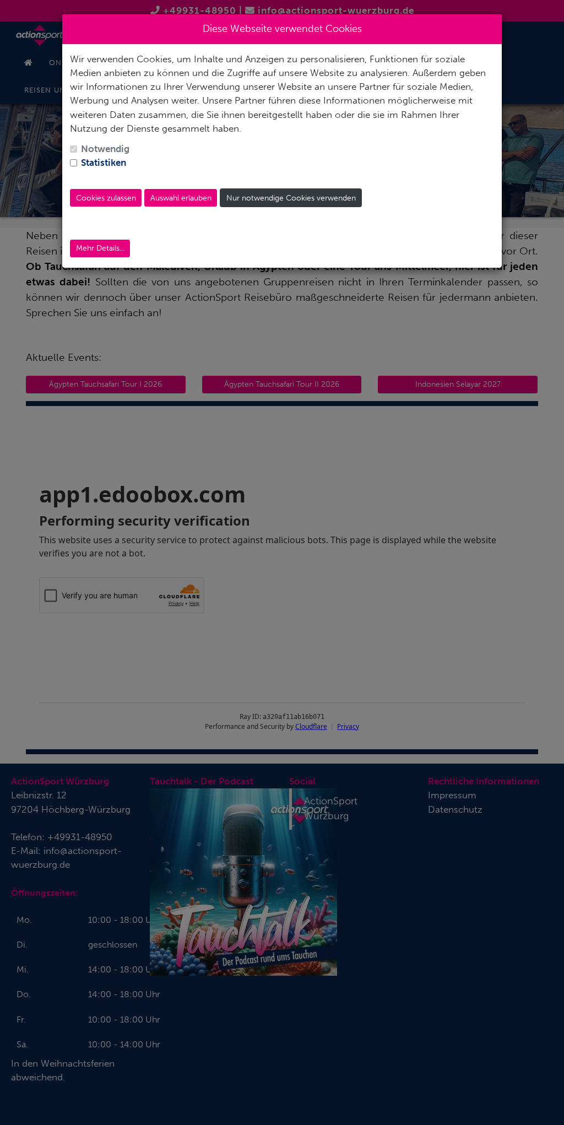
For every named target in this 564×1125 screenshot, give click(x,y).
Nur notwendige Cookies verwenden (291, 198)
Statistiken (103, 162)
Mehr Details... (100, 248)
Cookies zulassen (106, 198)
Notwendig (105, 148)
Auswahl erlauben (181, 198)
